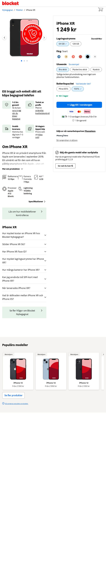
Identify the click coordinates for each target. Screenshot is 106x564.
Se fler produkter (13, 395)
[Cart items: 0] (100, 9)
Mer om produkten (11, 169)
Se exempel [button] (74, 64)
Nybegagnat (7, 10)
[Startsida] (10, 3)
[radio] (63, 44)
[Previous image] (4, 37)
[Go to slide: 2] (27, 60)
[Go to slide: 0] (21, 60)
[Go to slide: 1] (24, 60)
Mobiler (19, 10)
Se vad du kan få (65, 166)
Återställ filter (96, 39)
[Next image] (44, 37)
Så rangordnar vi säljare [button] (66, 140)
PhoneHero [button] (90, 131)
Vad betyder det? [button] (83, 84)
